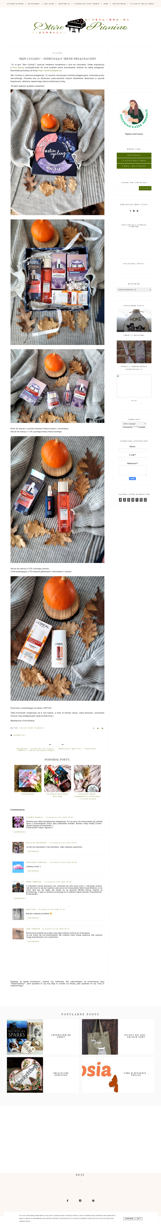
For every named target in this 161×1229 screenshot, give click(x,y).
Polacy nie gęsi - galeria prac (136, 1036)
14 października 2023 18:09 (59, 817)
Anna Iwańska (34, 882)
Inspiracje (64, 4)
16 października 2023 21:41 (51, 909)
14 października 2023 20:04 (63, 862)
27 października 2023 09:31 (56, 929)
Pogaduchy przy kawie (86, 4)
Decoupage (34, 4)
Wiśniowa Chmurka (36, 862)
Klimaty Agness (34, 817)
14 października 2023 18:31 (63, 843)
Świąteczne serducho (61, 1074)
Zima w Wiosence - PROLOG (136, 1074)
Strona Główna (15, 4)
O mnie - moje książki (134, 166)
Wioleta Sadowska (36, 843)
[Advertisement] (135, 67)
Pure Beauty (19, 67)
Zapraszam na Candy (61, 1036)
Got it (139, 1218)
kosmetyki (19, 735)
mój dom (49, 4)
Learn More (129, 1218)
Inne (106, 4)
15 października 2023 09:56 (58, 882)
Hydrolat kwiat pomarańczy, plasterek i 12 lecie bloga (87, 796)
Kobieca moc (28, 794)
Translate (141, 427)
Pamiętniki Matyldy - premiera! (77, 749)
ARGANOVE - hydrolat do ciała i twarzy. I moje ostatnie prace (36, 749)
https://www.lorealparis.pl (50, 71)
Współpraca (119, 4)
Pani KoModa (33, 929)
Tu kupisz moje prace (142, 4)
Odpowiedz (20, 832)
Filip (134, 400)
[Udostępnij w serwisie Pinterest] (102, 729)
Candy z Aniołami (134, 335)
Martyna (31, 909)
